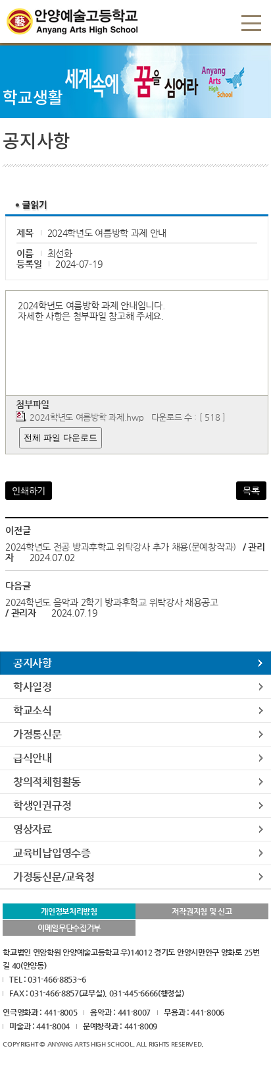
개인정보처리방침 (69, 911)
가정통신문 (37, 734)
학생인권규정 (42, 805)
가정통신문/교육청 (53, 876)
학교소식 (32, 710)
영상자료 (32, 829)
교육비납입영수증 (52, 853)
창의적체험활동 (47, 782)
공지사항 (32, 663)
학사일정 (32, 687)
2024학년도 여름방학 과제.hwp (86, 417)
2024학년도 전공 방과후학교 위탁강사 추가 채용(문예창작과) (122, 546)
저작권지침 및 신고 (202, 911)
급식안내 (32, 758)
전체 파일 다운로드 (60, 437)
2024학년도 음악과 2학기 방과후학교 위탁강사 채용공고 (111, 602)
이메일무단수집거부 (69, 927)
